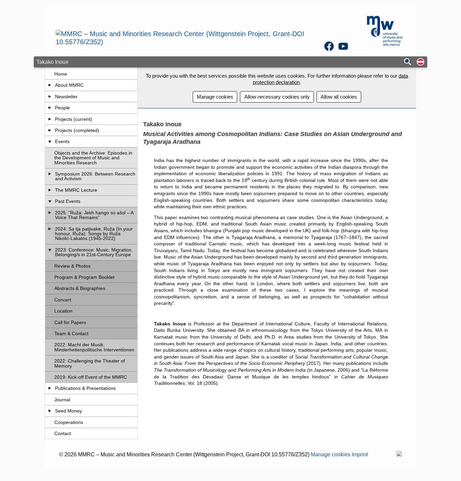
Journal (62, 399)
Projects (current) (73, 119)
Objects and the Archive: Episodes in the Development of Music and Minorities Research (93, 157)
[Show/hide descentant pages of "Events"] (49, 141)
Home (60, 74)
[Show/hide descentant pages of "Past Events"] (49, 201)
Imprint (360, 454)
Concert (62, 299)
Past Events (67, 201)
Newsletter (66, 96)
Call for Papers (70, 322)
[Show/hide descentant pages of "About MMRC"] (49, 85)
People (62, 107)
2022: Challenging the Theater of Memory (89, 363)
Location (63, 311)
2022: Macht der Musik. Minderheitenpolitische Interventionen (94, 347)
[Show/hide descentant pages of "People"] (49, 107)
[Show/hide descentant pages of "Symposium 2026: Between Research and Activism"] (49, 173)
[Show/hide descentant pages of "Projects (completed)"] (49, 130)
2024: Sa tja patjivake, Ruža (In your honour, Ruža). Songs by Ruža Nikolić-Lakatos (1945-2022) (94, 233)
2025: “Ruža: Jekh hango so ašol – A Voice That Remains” (94, 215)
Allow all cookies (339, 97)
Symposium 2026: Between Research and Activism (95, 176)
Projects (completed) (77, 130)
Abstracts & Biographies (79, 288)
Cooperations (68, 422)
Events (62, 141)
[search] (407, 62)
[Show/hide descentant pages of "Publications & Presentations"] (49, 388)
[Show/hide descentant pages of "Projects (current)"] (49, 119)
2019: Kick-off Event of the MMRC (90, 377)
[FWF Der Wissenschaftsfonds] (399, 454)
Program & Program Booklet (84, 277)
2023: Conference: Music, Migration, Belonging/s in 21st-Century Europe (94, 252)
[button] (420, 62)
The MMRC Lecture (76, 190)
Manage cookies (215, 97)
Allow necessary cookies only (277, 97)
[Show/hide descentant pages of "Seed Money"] (49, 410)
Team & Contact (71, 333)
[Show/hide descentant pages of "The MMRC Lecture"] (49, 190)
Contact (62, 433)
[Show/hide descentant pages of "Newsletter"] (49, 96)
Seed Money (68, 410)
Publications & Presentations (85, 388)
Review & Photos (72, 266)
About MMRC (69, 85)
